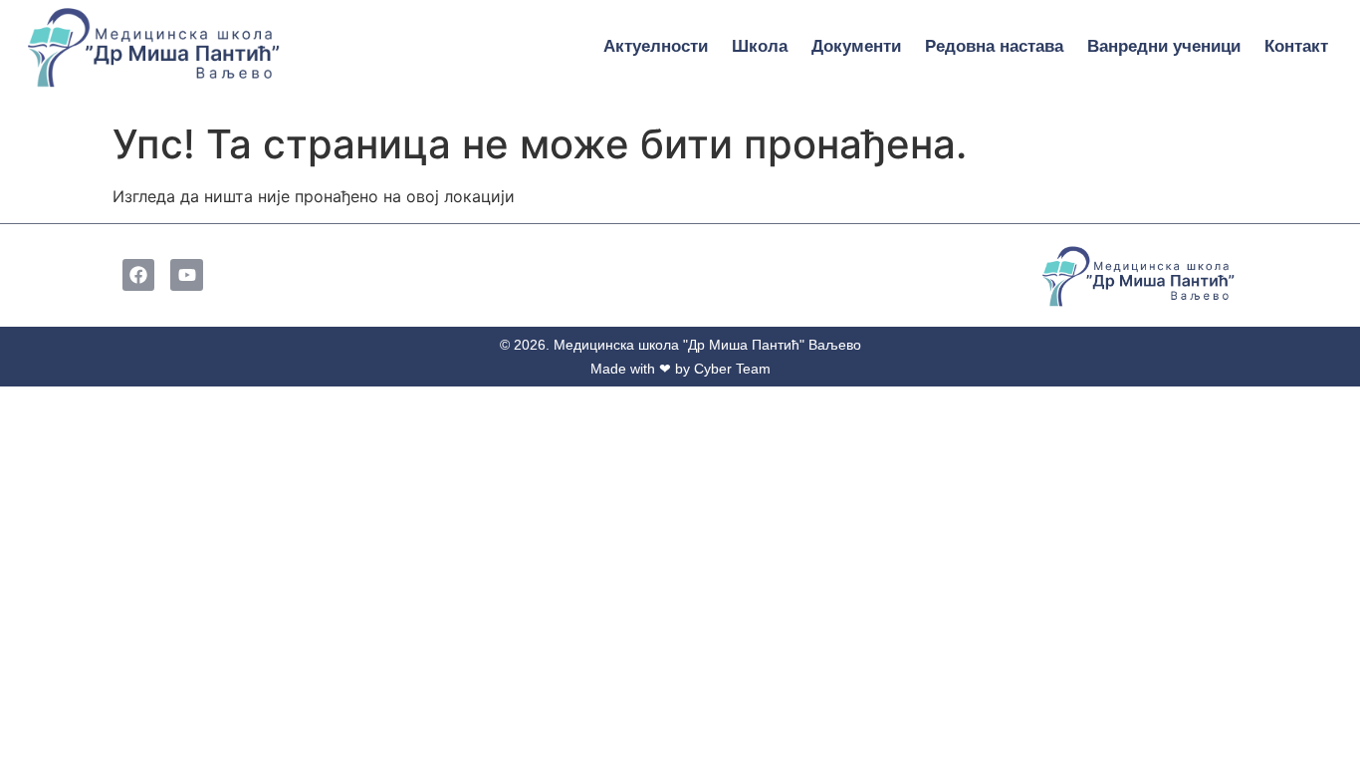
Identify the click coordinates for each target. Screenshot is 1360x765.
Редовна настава (994, 46)
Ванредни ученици (1164, 46)
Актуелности (655, 46)
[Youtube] (186, 275)
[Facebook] (138, 275)
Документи (856, 46)
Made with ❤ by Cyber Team (680, 369)
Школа (760, 46)
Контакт (1296, 46)
